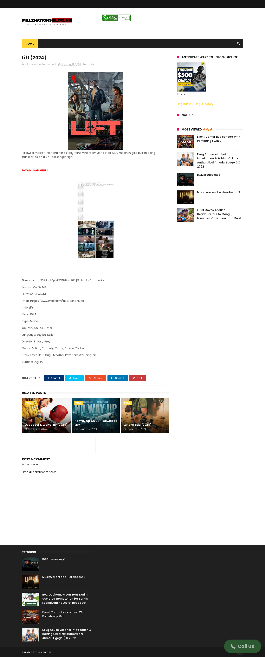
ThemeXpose (43, 652)
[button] (242, 646)
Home (30, 43)
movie (90, 64)
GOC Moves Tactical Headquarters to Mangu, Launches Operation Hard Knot (219, 214)
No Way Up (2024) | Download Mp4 (96, 423)
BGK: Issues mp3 (208, 175)
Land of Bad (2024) (137, 425)
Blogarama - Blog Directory (195, 104)
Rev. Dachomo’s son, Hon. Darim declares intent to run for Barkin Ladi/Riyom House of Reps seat (65, 599)
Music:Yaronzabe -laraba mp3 (218, 192)
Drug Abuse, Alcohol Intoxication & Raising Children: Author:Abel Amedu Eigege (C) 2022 (219, 160)
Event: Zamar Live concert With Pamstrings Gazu (218, 139)
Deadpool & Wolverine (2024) (46, 425)
